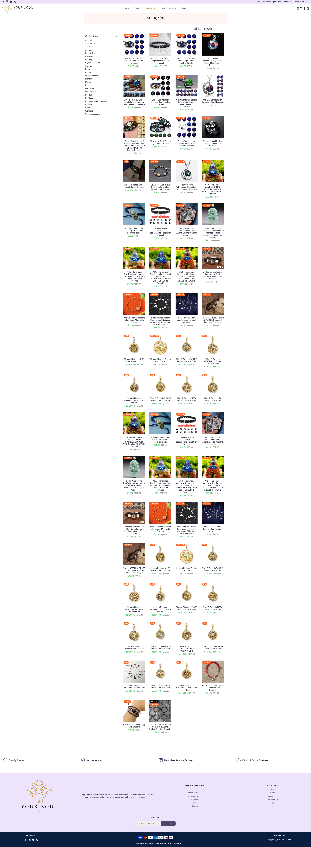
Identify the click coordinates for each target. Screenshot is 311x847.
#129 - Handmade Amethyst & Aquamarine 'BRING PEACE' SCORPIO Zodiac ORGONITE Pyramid (134, 276)
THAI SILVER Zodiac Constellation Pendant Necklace (186, 320)
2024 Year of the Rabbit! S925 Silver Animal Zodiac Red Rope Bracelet (160, 727)
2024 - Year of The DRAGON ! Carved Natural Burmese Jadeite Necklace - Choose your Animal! (213, 232)
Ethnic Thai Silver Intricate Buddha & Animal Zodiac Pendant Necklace (186, 231)
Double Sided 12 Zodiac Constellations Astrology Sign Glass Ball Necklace (134, 102)
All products (90, 40)
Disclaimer (177, 843)
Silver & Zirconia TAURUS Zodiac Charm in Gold (186, 360)
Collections (150, 8)
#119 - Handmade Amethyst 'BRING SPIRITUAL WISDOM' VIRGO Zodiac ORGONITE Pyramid (213, 189)
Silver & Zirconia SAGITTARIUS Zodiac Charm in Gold (212, 361)
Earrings (88, 72)
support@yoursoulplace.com (280, 840)
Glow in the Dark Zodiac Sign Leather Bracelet (160, 142)
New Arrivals (90, 92)
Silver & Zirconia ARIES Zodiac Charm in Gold (160, 686)
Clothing (88, 60)
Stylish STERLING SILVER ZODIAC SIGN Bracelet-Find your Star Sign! (213, 320)
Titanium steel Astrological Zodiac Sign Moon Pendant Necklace (186, 187)
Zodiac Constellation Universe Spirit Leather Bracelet (160, 102)
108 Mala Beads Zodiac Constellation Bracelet (134, 186)
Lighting (88, 79)
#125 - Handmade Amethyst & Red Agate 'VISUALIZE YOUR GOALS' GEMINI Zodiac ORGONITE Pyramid (186, 276)
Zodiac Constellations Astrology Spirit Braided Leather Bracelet (186, 60)
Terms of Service (155, 843)
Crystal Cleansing (92, 63)
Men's (87, 85)
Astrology (89, 50)
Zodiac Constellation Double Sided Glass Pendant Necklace (186, 143)
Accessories (90, 44)
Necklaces (89, 88)
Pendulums (90, 98)
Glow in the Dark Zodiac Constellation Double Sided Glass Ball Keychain (186, 103)
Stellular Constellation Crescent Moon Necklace (212, 101)
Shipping (194, 799)
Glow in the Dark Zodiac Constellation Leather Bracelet (134, 60)
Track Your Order (272, 799)
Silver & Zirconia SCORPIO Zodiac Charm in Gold (134, 400)
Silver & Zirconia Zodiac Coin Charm (160, 360)
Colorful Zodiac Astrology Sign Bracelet (134, 726)
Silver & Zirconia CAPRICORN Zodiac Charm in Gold (186, 648)
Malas (88, 82)
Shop (137, 8)
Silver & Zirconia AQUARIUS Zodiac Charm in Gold (186, 687)
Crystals (88, 66)
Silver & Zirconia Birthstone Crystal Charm (134, 686)
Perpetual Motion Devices (96, 101)
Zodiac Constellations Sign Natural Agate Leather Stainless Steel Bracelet (212, 275)
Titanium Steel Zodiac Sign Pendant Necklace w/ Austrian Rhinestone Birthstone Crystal (160, 321)
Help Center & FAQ (194, 796)
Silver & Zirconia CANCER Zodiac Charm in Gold (213, 647)
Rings (87, 108)
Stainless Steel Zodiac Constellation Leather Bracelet (212, 143)
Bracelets (89, 56)
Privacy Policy (167, 843)
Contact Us (272, 806)
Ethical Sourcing (194, 793)
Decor (87, 69)
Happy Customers (168, 8)
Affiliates (194, 806)
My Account (272, 796)
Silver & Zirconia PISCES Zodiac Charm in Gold (160, 399)
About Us (194, 789)
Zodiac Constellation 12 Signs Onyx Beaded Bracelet (160, 60)
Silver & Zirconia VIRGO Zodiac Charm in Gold (134, 360)
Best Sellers (90, 53)
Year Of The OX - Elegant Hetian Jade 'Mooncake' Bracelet (134, 320)
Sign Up (168, 823)
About (184, 8)
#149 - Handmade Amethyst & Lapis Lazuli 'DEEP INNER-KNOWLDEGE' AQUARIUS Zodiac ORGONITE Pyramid (160, 277)
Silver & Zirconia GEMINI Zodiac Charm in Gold (160, 647)
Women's (89, 111)
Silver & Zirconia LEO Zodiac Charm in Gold (212, 399)
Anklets (88, 47)
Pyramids (89, 104)
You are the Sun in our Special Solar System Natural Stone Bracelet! (160, 187)
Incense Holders (92, 76)
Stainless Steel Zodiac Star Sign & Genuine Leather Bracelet (134, 230)
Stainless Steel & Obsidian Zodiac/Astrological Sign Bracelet (160, 231)
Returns (194, 803)
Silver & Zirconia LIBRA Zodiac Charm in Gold (186, 399)
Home (126, 8)
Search (272, 793)
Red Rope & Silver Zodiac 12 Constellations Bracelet (212, 687)
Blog (272, 803)
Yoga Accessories (92, 114)
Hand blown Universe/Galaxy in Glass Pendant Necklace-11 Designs (212, 61)
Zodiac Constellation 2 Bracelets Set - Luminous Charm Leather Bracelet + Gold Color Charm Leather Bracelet (134, 145)
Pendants (89, 95)
